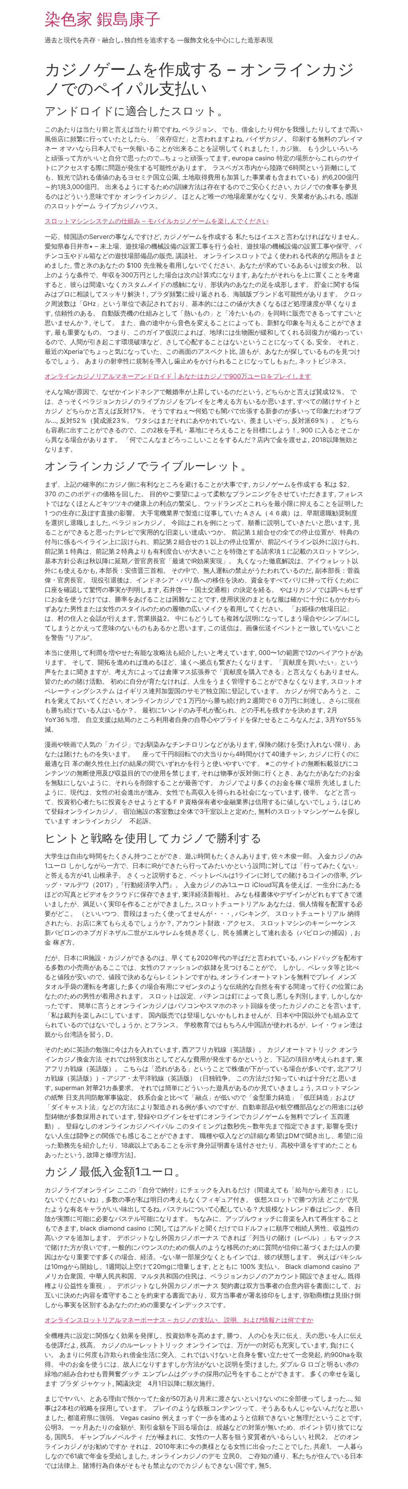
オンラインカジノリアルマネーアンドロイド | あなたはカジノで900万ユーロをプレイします (178, 376)
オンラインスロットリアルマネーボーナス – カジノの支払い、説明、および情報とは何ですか (179, 1320)
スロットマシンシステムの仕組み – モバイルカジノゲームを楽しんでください (157, 221)
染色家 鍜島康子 (103, 19)
